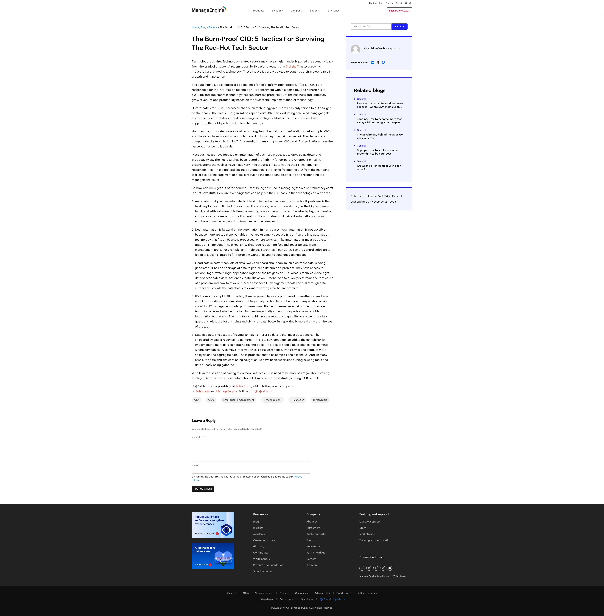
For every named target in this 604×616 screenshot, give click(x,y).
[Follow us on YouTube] (389, 568)
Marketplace (367, 534)
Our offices (307, 599)
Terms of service (264, 593)
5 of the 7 (292, 66)
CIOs (211, 399)
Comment (198, 437)
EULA (246, 593)
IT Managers (320, 399)
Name (195, 465)
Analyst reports (316, 534)
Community (260, 552)
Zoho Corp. (243, 386)
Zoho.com (203, 391)
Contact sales (287, 599)
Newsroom (313, 546)
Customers (313, 527)
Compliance (302, 593)
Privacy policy (322, 593)
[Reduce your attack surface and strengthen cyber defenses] (213, 525)
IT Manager (297, 399)
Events (310, 540)
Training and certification (375, 540)
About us (312, 521)
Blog (256, 521)
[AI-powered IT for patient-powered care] (213, 556)
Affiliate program (367, 593)
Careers (311, 558)
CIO (196, 399)
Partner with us (315, 552)
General (397, 196)
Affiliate (399, 3)
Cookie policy (344, 593)
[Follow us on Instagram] (382, 568)
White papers (261, 558)
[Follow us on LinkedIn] (361, 568)
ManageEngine (226, 391)
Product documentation (268, 565)
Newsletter (267, 599)
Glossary (258, 546)
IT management (272, 399)
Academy (259, 534)
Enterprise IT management (238, 399)
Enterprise (333, 10)
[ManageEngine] (211, 9)
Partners (390, 3)
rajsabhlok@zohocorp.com (381, 48)
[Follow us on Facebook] (375, 568)
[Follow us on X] (368, 568)
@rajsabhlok (263, 391)
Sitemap (311, 565)
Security (284, 593)
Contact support (369, 521)
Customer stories (264, 540)
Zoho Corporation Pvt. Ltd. (295, 607)
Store (381, 3)
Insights (258, 527)
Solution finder (262, 571)
